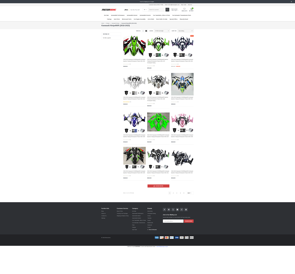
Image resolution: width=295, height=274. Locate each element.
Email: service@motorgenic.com (172, 4)
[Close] (291, 2)
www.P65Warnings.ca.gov (162, 246)
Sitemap (103, 218)
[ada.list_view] (143, 30)
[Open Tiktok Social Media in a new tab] (177, 209)
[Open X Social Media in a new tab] (173, 209)
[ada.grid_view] (146, 30)
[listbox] (185, 30)
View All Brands (152, 229)
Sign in (175, 10)
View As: (138, 30)
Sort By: (174, 30)
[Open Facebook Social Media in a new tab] (164, 209)
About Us (190, 4)
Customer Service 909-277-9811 (156, 4)
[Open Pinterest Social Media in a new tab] (168, 209)
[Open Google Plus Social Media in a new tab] (181, 209)
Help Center (183, 4)
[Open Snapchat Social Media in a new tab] (186, 209)
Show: (151, 30)
